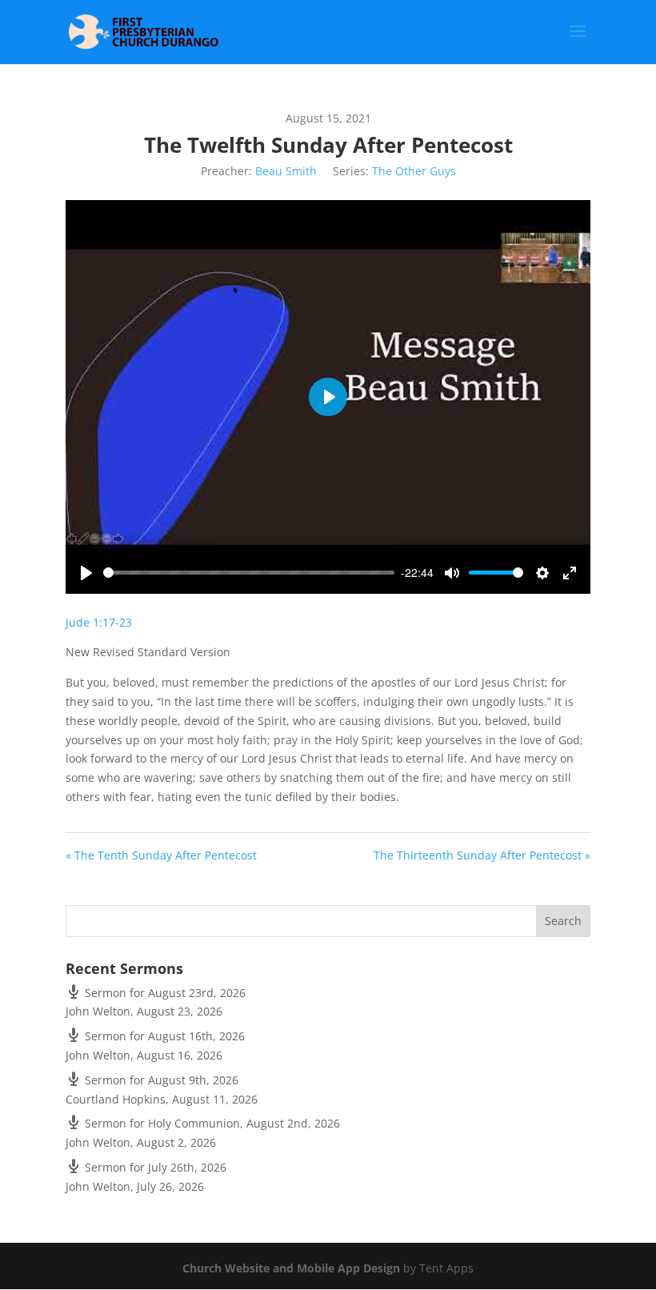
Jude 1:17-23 (99, 622)
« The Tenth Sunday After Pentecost (161, 855)
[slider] (248, 572)
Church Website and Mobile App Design (291, 1268)
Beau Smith (286, 170)
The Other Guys (414, 170)
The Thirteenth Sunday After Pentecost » (482, 855)
